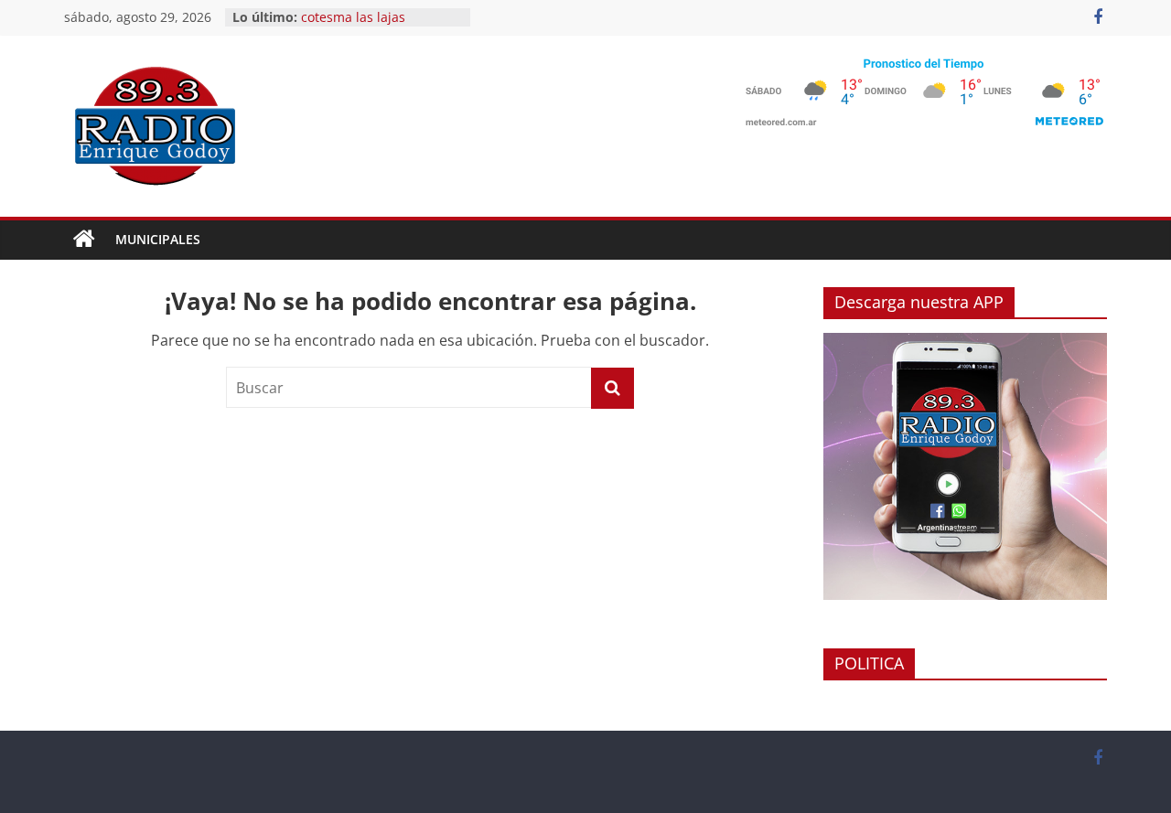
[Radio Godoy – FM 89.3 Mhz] (84, 239)
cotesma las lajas (353, 17)
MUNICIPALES (157, 239)
